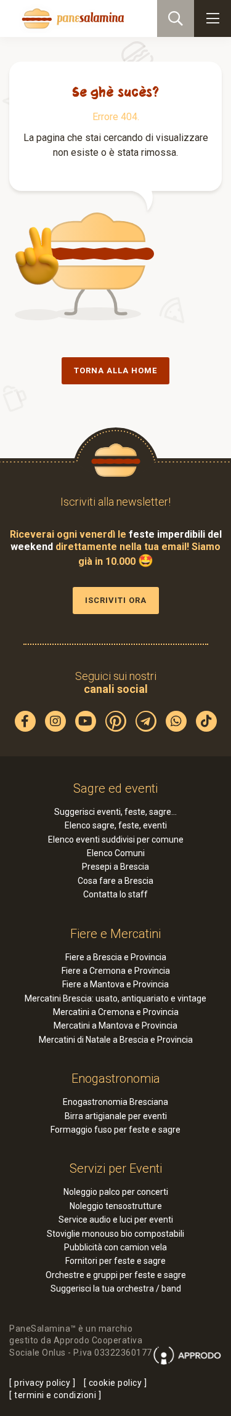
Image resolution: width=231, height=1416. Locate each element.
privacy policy (42, 1383)
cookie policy (115, 1383)
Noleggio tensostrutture (116, 1206)
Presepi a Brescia (115, 867)
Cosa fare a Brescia (115, 881)
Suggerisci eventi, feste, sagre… (115, 812)
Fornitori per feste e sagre (115, 1261)
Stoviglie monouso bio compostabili (115, 1234)
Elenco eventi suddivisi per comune (116, 839)
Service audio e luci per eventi (116, 1219)
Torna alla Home (115, 370)
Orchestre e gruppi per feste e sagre (116, 1275)
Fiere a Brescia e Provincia (115, 957)
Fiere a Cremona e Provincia (116, 971)
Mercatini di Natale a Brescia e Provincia (116, 1040)
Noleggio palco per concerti (115, 1192)
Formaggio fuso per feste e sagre (115, 1130)
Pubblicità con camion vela (115, 1247)
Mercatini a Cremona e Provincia (116, 1012)
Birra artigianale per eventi (116, 1116)
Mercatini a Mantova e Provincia (115, 1025)
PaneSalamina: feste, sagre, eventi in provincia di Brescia (71, 18)
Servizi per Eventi (116, 1168)
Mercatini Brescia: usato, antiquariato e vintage (115, 998)
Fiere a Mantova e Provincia (115, 984)
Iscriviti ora (116, 600)
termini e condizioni (55, 1395)
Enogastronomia (115, 1078)
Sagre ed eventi (115, 788)
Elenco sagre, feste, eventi (116, 825)
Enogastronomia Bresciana (115, 1102)
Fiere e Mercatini (115, 933)
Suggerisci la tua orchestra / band (116, 1288)
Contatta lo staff (115, 894)
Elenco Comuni (116, 853)
